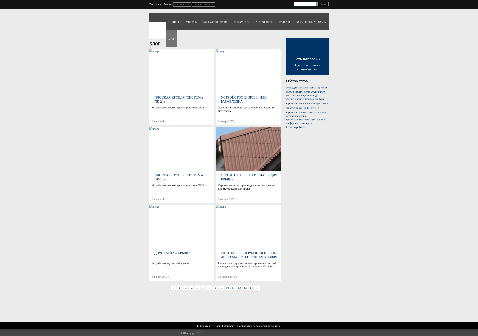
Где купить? (182, 4)
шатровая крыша (303, 123)
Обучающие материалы (310, 22)
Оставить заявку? (203, 4)
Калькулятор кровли (215, 22)
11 (233, 287)
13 (245, 287)
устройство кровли (296, 116)
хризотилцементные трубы (301, 119)
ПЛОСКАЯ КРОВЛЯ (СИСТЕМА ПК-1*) (178, 177)
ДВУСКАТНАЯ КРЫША (172, 253)
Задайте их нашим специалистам (307, 64)
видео (299, 91)
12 (239, 287)
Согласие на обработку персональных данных (252, 325)
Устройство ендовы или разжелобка (244, 99)
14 (251, 287)
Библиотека (204, 325)
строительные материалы (312, 112)
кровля (291, 103)
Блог (171, 38)
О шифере (174, 22)
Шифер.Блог (296, 127)
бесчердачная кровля (297, 87)
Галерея (284, 22)
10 (227, 287)
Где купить (241, 22)
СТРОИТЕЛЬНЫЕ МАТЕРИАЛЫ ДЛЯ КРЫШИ (249, 177)
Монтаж (191, 22)
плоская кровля (306, 103)
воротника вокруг (296, 95)
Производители (264, 22)
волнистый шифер (314, 91)
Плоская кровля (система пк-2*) (178, 99)
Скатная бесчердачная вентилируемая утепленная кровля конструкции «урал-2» (249, 255)
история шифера (314, 99)
